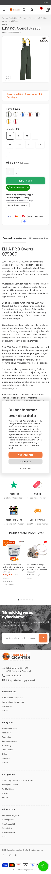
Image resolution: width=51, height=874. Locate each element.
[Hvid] (15, 114)
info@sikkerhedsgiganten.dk (21, 680)
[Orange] (30, 114)
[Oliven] (8, 114)
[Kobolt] (23, 114)
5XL (10, 153)
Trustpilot (13, 494)
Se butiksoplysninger (17, 205)
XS (10, 135)
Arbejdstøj (14, 18)
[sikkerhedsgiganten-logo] (16, 661)
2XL (19, 144)
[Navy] (37, 114)
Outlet (37, 494)
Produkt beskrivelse (14, 238)
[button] (4, 10)
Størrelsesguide (38, 238)
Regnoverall (35, 18)
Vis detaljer (25, 468)
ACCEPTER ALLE (25, 454)
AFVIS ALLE (25, 461)
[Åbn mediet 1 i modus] (25, 59)
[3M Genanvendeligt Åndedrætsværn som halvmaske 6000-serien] (37, 550)
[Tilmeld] (43, 638)
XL (10, 144)
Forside (5, 18)
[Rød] (15, 121)
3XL (29, 144)
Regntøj (25, 18)
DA (44, 2)
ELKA (4, 24)
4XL (40, 144)
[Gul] (8, 121)
